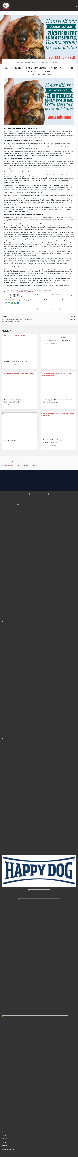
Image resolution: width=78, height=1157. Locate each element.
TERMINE (4, 1139)
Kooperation (24, 309)
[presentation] (19, 346)
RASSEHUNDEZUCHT (39, 64)
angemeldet (11, 465)
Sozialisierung (32, 309)
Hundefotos (72, 318)
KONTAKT (4, 1142)
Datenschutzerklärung (8, 1149)
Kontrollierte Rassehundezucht (12, 309)
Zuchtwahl (57, 309)
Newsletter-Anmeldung (8, 1132)
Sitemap (4, 1153)
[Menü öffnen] (76, 6)
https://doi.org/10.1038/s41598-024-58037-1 (22, 292)
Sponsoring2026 (6, 1135)
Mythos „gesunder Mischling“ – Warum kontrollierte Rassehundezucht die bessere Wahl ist (17, 319)
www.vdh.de (57, 300)
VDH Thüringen (49, 309)
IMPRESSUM (5, 1146)
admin (30, 74)
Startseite (19, 62)
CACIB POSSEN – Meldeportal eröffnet (16, 362)
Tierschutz (40, 309)
